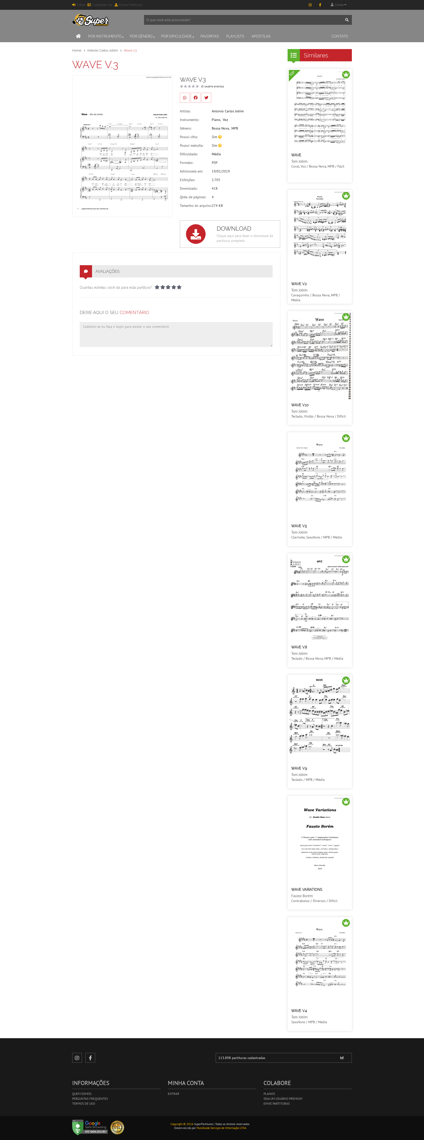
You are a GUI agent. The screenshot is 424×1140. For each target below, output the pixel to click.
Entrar (81, 5)
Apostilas (261, 36)
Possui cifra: (189, 137)
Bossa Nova (220, 128)
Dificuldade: (189, 154)
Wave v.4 (299, 1011)
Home (76, 50)
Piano (216, 120)
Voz (225, 120)
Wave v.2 (299, 284)
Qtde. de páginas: (193, 197)
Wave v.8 (299, 647)
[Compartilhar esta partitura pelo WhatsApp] (185, 98)
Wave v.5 (299, 526)
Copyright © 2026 (182, 1124)
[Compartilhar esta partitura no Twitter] (206, 98)
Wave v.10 (300, 405)
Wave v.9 (299, 768)
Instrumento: (189, 120)
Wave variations (306, 889)
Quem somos (82, 1094)
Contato (339, 36)
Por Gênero (141, 36)
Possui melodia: (191, 145)
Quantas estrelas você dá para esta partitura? (116, 287)
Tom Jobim (299, 161)
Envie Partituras (277, 1103)
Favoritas (209, 36)
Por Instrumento (104, 36)
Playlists (235, 36)
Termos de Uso (83, 1103)
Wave (296, 155)
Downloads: (188, 188)
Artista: (185, 111)
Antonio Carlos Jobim (102, 50)
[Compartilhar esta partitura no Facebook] (195, 98)
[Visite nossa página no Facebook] (320, 5)
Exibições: (187, 180)
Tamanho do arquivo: (196, 205)
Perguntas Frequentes (90, 1099)
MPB (234, 128)
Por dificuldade (176, 36)
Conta (338, 5)
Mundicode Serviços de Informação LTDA (221, 1128)
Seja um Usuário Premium (283, 1099)
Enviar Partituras (130, 5)
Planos (269, 1094)
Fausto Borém (302, 895)
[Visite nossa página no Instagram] (310, 5)
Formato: (186, 162)
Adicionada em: (191, 171)
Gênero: (185, 128)
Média (216, 154)
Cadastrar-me (102, 5)
